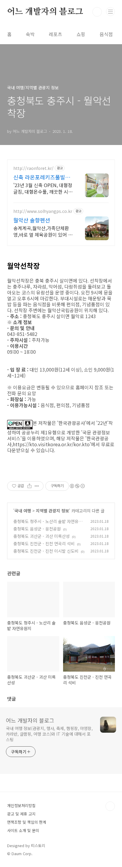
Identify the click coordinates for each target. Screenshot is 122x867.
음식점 (106, 34)
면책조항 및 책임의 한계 (26, 822)
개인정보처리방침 (21, 805)
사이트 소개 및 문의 (23, 830)
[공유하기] (29, 486)
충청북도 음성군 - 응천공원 (37, 529)
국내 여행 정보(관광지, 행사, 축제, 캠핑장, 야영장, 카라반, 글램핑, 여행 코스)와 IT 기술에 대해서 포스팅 (49, 733)
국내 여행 (23, 511)
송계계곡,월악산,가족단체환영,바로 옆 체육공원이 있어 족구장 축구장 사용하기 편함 (43, 231)
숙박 (30, 34)
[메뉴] (110, 11)
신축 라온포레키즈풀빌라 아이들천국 (41, 177)
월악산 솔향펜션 (31, 220)
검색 (97, 11)
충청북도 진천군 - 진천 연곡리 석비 (44, 543)
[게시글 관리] (37, 486)
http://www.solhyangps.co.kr (42, 211)
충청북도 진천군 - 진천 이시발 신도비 (45, 551)
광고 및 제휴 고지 (21, 814)
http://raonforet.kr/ (33, 168)
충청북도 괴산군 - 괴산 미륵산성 (41, 536)
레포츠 (55, 34)
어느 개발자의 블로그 (45, 12)
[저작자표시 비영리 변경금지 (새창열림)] (77, 486)
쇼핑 (80, 34)
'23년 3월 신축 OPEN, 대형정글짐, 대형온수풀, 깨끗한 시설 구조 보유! (43, 188)
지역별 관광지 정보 (52, 511)
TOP (110, 806)
